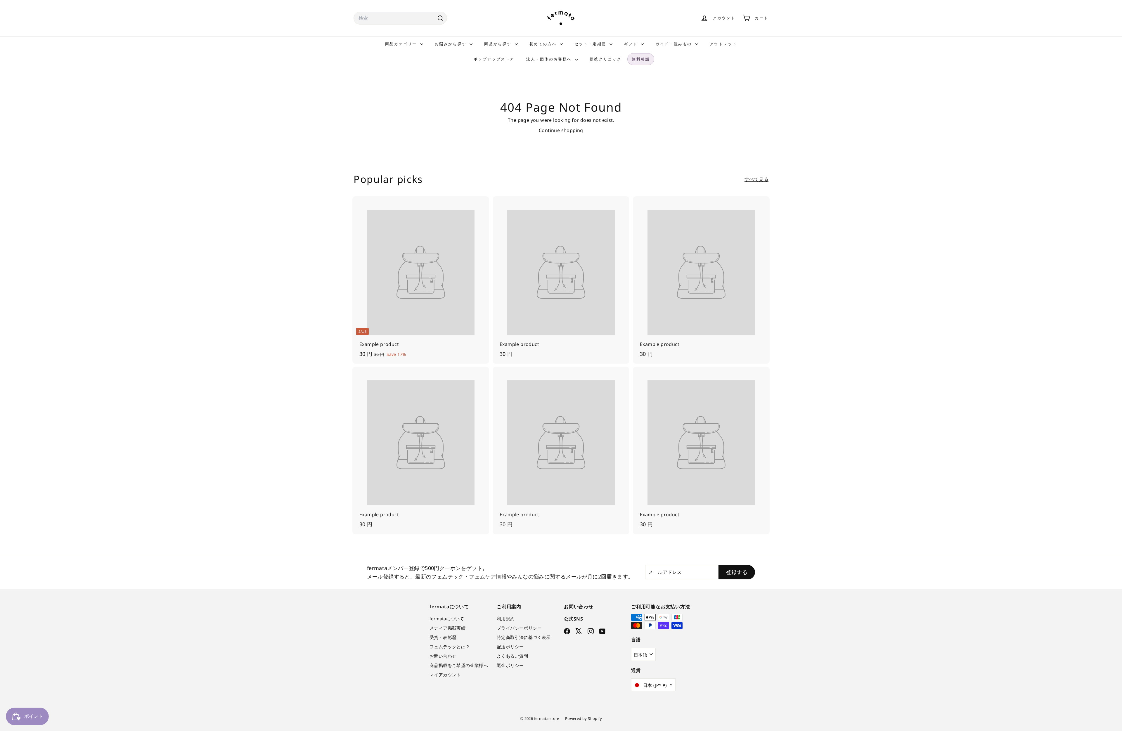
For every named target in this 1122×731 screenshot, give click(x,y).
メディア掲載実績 (447, 628)
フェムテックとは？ (450, 646)
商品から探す (498, 43)
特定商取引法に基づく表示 (524, 637)
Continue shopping (561, 130)
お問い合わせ (443, 656)
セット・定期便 (591, 43)
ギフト (631, 43)
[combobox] (400, 18)
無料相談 (641, 59)
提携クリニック (605, 59)
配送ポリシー (510, 646)
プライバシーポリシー (519, 628)
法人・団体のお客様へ (550, 59)
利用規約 (506, 618)
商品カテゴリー (402, 43)
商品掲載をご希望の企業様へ (459, 665)
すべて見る (756, 179)
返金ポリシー (510, 665)
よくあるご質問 (512, 656)
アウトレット (723, 43)
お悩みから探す (451, 43)
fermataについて (447, 618)
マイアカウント (445, 675)
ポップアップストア (494, 59)
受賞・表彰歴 (443, 637)
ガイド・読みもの (674, 43)
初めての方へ (543, 43)
